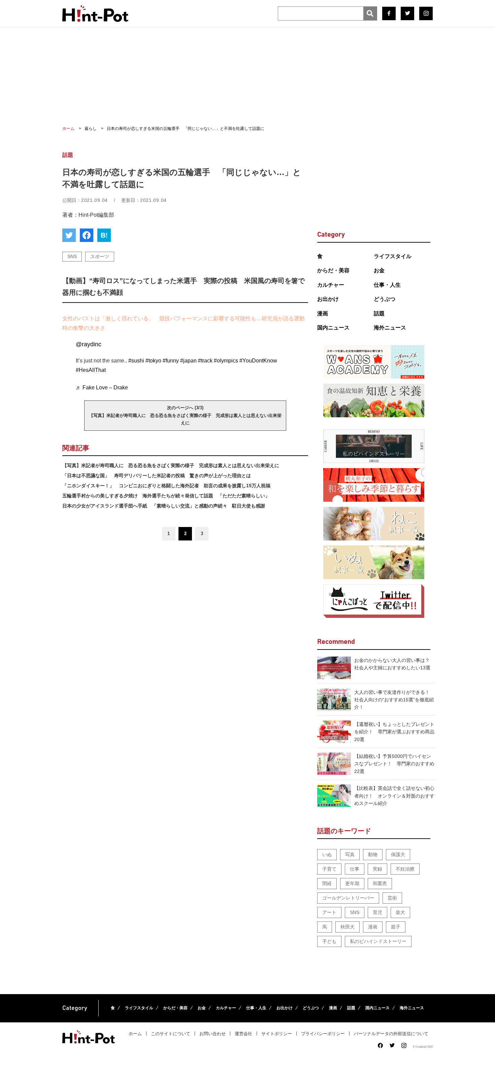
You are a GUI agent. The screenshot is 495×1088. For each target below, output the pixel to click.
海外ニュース (390, 327)
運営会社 (243, 1033)
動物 (372, 854)
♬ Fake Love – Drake (102, 387)
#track (205, 360)
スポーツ (99, 256)
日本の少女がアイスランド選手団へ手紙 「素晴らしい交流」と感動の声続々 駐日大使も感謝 (163, 505)
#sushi (136, 360)
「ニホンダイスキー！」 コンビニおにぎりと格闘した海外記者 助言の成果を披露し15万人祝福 (166, 485)
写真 (350, 854)
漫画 (322, 313)
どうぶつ (384, 299)
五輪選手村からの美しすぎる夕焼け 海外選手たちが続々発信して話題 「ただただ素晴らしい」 (166, 495)
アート (329, 912)
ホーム (135, 1033)
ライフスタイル (392, 256)
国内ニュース (333, 327)
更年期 (352, 883)
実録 (377, 869)
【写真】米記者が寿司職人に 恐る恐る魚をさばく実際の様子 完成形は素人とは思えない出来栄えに (170, 465)
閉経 (327, 883)
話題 (379, 313)
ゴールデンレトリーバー (348, 898)
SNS (72, 256)
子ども (329, 941)
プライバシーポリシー (323, 1033)
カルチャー (330, 285)
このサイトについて (170, 1033)
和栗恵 (380, 883)
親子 (395, 926)
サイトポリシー (276, 1033)
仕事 (354, 869)
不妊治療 (405, 869)
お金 (379, 270)
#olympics (226, 360)
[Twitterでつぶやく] (69, 235)
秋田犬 (347, 926)
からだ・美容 (333, 270)
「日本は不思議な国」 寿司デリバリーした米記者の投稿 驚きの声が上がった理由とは (156, 475)
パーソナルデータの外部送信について (391, 1033)
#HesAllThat (91, 370)
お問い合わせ (212, 1033)
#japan (188, 360)
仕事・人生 (387, 285)
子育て (329, 869)
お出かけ (328, 299)
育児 (377, 912)
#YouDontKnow (258, 360)
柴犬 (400, 912)
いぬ (327, 854)
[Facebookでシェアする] (86, 235)
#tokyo (153, 360)
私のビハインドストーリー (378, 941)
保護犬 (398, 854)
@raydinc (88, 344)
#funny (171, 360)
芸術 (392, 898)
